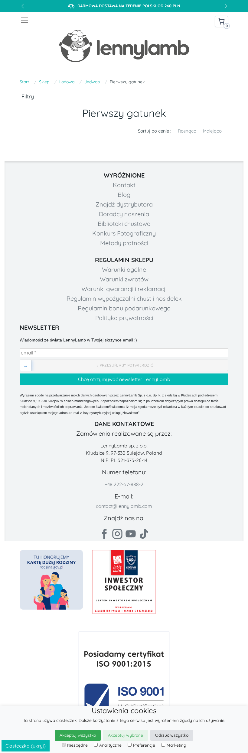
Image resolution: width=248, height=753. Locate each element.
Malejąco (212, 131)
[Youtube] (131, 533)
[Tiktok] (144, 533)
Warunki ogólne (124, 269)
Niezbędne (77, 745)
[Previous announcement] (22, 6)
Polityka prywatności (124, 318)
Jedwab (92, 82)
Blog (124, 194)
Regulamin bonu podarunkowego (124, 308)
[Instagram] (117, 533)
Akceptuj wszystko (78, 735)
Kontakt (124, 185)
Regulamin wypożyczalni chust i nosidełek (124, 298)
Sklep (44, 82)
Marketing (176, 745)
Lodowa (66, 82)
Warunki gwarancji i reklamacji (124, 289)
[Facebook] (104, 533)
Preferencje (144, 745)
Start (24, 82)
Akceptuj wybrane (125, 735)
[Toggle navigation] (72, 20)
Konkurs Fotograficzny (124, 233)
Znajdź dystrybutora (124, 204)
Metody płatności (124, 243)
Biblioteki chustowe (124, 223)
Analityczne (110, 745)
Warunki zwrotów (124, 279)
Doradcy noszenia (124, 214)
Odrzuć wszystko (171, 735)
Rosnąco (187, 131)
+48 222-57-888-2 (124, 484)
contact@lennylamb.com (124, 506)
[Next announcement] (225, 6)
